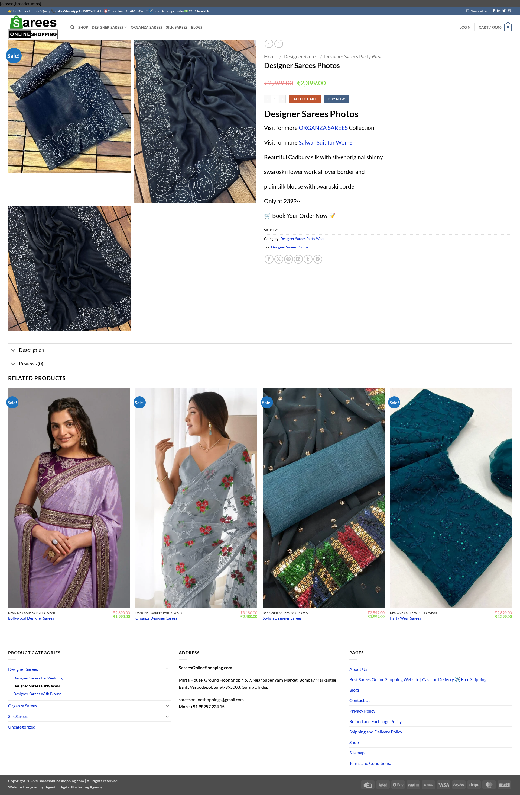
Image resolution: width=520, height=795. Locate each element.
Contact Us (359, 700)
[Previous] (8, 510)
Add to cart (305, 99)
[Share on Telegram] (317, 259)
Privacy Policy (362, 710)
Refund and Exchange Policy (375, 721)
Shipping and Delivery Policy (375, 731)
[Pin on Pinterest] (288, 259)
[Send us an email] (509, 11)
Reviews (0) (31, 363)
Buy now (336, 99)
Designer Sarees (107, 27)
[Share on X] (278, 259)
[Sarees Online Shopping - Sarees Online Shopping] (35, 27)
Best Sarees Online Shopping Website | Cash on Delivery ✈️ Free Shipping (417, 679)
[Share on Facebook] (269, 259)
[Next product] (269, 44)
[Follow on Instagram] (498, 11)
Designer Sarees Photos (289, 247)
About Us (358, 669)
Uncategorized (21, 726)
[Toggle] (13, 351)
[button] (477, 11)
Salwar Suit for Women (327, 142)
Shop (83, 27)
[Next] (512, 510)
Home (270, 56)
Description (31, 350)
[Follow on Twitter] (504, 11)
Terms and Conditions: (370, 763)
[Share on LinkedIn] (298, 259)
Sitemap (357, 752)
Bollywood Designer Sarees (31, 618)
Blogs (196, 27)
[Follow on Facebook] (493, 11)
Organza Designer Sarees (156, 618)
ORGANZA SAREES (323, 127)
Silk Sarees (176, 27)
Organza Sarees (146, 27)
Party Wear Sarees (405, 618)
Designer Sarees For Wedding (38, 678)
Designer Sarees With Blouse (37, 693)
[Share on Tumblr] (308, 259)
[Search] (72, 27)
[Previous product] (278, 44)
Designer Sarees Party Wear (353, 56)
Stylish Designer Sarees (282, 618)
